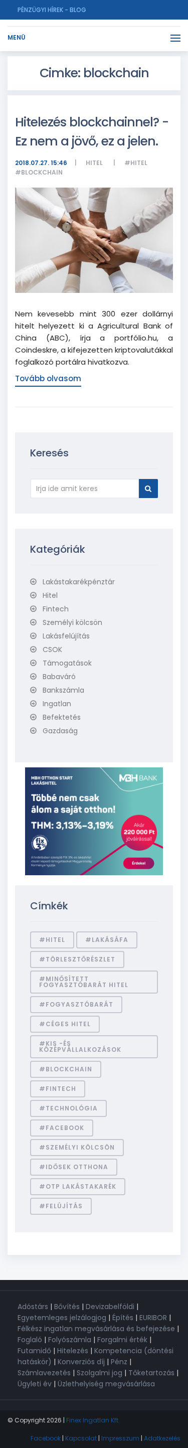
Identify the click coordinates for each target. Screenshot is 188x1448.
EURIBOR (153, 1318)
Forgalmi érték (122, 1340)
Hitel (94, 162)
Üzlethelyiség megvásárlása (106, 1384)
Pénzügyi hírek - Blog (52, 10)
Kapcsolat (81, 1438)
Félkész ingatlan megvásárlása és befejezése (96, 1329)
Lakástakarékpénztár (79, 582)
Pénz (119, 1362)
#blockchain (39, 172)
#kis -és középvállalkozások (80, 1046)
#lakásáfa (106, 939)
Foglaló (30, 1340)
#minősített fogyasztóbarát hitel (83, 982)
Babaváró (59, 677)
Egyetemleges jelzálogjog (62, 1318)
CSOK (52, 650)
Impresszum (120, 1438)
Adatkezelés (162, 1438)
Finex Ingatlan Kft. (93, 1420)
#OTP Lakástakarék (77, 1186)
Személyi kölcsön (72, 622)
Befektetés (62, 717)
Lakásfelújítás (66, 636)
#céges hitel (65, 1024)
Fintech (56, 609)
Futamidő (34, 1351)
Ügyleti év (35, 1384)
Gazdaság (60, 731)
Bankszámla (63, 690)
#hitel (135, 162)
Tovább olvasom (48, 378)
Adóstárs (33, 1307)
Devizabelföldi (110, 1307)
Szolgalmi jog (99, 1373)
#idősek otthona (73, 1167)
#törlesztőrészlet (77, 959)
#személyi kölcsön (77, 1147)
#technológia (68, 1108)
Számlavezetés (44, 1373)
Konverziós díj (81, 1362)
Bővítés (67, 1307)
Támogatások (67, 663)
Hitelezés (72, 1351)
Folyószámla (69, 1340)
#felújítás (61, 1206)
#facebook (61, 1127)
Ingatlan (57, 704)
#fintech (57, 1088)
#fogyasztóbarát (76, 1004)
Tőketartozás (151, 1373)
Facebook (46, 1438)
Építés (122, 1318)
